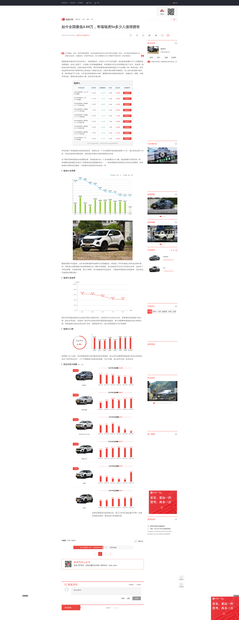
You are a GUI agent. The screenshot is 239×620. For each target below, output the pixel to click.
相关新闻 (68, 608)
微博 (149, 35)
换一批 (173, 250)
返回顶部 (181, 592)
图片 (158, 57)
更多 (176, 43)
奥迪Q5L (166, 256)
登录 (122, 598)
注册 (128, 598)
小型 (159, 311)
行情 (83, 19)
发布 (136, 598)
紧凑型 (164, 311)
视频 (166, 57)
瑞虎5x (77, 83)
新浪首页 (65, 2)
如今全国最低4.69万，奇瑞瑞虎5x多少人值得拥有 (88, 548)
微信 (156, 35)
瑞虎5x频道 (111, 547)
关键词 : (64, 540)
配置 (151, 57)
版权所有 (167, 534)
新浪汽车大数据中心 (83, 35)
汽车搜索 (80, 2)
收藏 (143, 35)
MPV (154, 311)
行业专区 (176, 519)
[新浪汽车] (68, 19)
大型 (174, 311)
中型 (170, 311)
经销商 (173, 57)
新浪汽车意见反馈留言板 (157, 526)
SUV (150, 311)
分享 (162, 35)
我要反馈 (140, 541)
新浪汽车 (72, 2)
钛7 (164, 268)
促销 (88, 19)
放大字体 (137, 35)
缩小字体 (131, 35)
